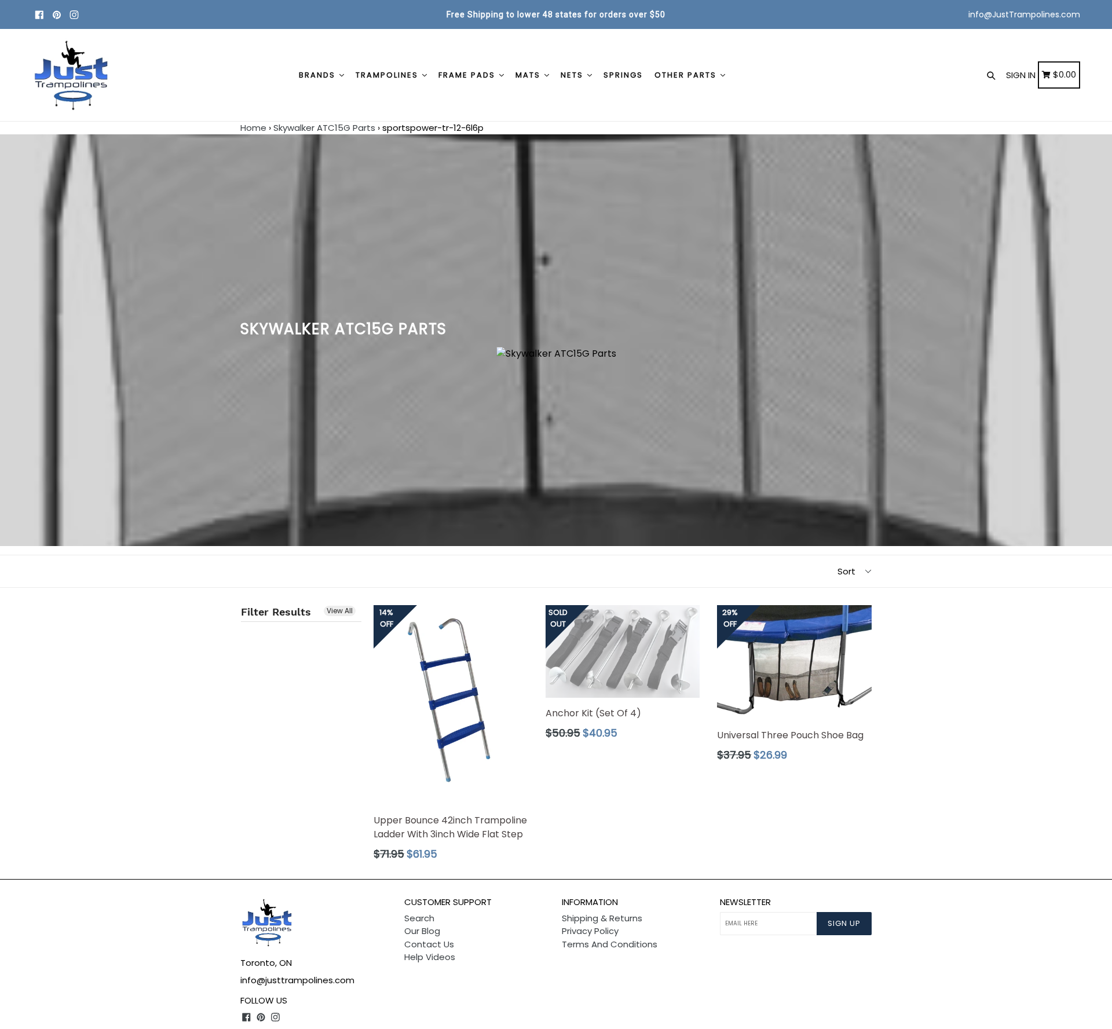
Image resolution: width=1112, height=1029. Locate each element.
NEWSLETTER (745, 902)
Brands (318, 74)
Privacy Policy (590, 931)
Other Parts (686, 74)
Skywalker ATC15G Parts (324, 128)
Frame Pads (468, 74)
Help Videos (429, 957)
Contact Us (429, 944)
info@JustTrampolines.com (1024, 14)
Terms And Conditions (609, 944)
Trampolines (388, 74)
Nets (573, 74)
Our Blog (422, 931)
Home (253, 128)
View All (340, 611)
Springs (623, 74)
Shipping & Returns (602, 918)
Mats (529, 74)
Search (419, 918)
